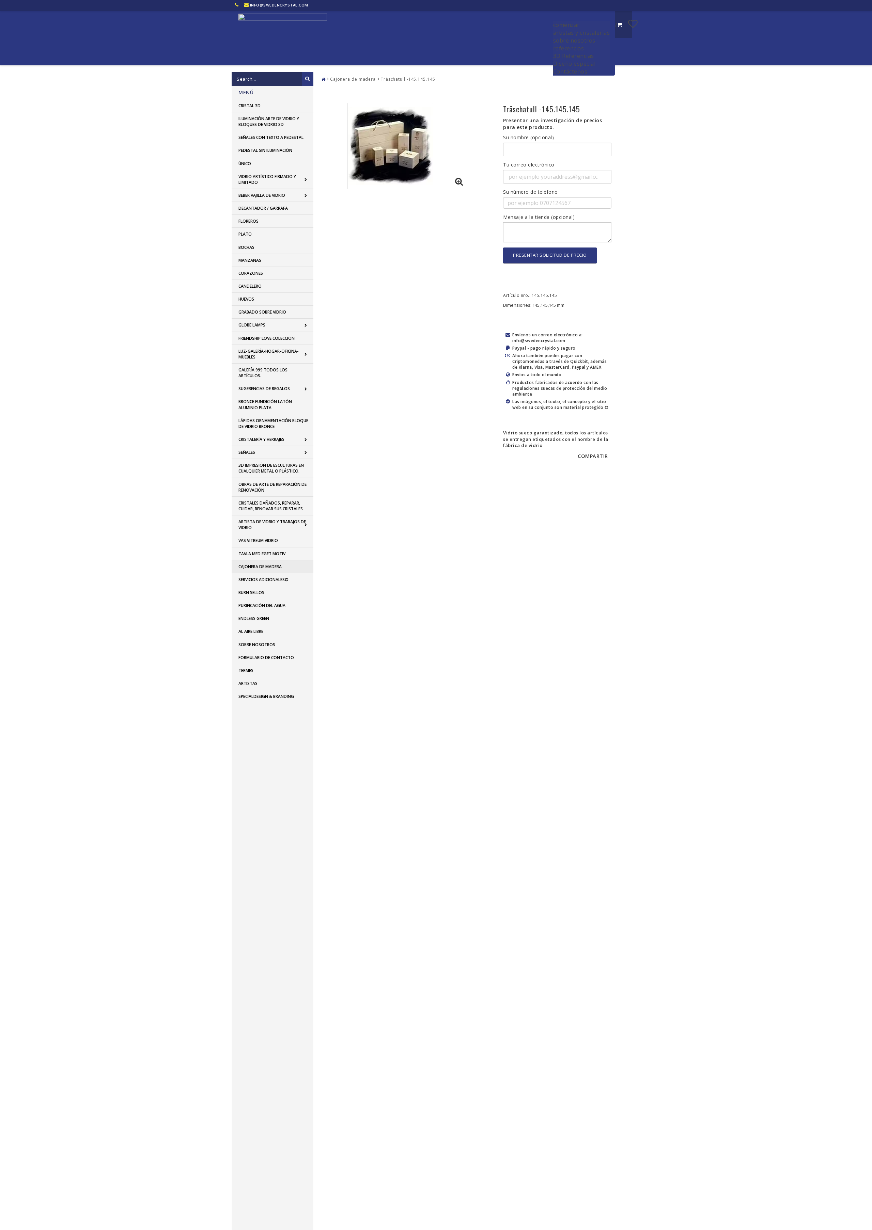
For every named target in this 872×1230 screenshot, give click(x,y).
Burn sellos (251, 592)
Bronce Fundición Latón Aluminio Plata (265, 404)
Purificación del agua (261, 605)
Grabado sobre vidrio (262, 312)
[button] (633, 23)
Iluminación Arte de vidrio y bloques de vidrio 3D (268, 121)
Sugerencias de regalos (264, 389)
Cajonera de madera (260, 567)
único (244, 163)
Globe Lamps (251, 325)
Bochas (246, 247)
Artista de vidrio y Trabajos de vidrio (272, 524)
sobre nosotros (574, 40)
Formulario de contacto (266, 657)
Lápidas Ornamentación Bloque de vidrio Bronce (273, 423)
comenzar (566, 25)
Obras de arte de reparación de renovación (272, 487)
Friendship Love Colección (266, 338)
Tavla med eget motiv (261, 554)
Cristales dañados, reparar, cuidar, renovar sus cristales (270, 506)
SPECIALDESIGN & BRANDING (266, 696)
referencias (568, 48)
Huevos (246, 299)
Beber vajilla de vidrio (261, 195)
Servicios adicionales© (263, 579)
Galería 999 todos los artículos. (262, 373)
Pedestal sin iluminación (265, 150)
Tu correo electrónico (529, 164)
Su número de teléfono (530, 192)
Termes (245, 670)
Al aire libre (250, 631)
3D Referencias (573, 56)
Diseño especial (574, 63)
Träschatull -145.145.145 (408, 79)
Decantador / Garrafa (263, 208)
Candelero (250, 286)
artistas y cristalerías (581, 32)
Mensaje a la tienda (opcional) (539, 217)
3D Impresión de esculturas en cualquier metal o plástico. (271, 468)
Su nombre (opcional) (528, 137)
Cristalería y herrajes (261, 439)
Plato (245, 234)
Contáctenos (570, 71)
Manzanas (249, 260)
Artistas (248, 683)
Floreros (248, 221)
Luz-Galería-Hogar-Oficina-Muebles (268, 354)
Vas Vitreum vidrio (258, 540)
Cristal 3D (249, 106)
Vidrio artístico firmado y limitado (267, 179)
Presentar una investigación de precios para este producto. (552, 123)
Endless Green (253, 618)
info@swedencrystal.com (279, 4)
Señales (246, 452)
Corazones (250, 273)
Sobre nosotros (256, 645)
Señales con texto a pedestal (270, 137)
